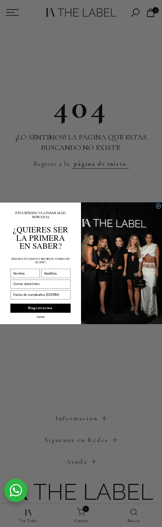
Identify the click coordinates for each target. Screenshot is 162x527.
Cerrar (41, 316)
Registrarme (40, 308)
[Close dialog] (158, 206)
